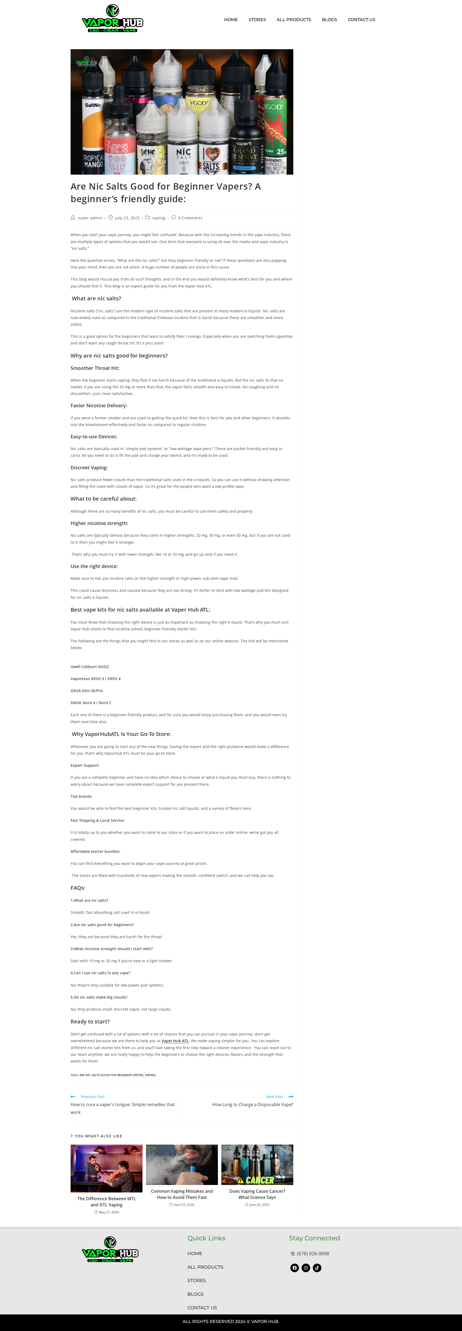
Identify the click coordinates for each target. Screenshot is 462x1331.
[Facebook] (294, 1268)
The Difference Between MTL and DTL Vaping (106, 1201)
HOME (194, 1253)
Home (231, 19)
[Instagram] (306, 1268)
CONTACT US (202, 1307)
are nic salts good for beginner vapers (111, 1075)
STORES (196, 1280)
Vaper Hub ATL (175, 1040)
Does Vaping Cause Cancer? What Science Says (257, 1194)
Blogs (329, 19)
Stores (257, 19)
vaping (158, 217)
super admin (90, 217)
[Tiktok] (317, 1268)
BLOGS (195, 1294)
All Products (294, 19)
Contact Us (361, 19)
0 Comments (190, 217)
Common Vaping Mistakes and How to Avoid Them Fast (182, 1194)
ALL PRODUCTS (205, 1267)
